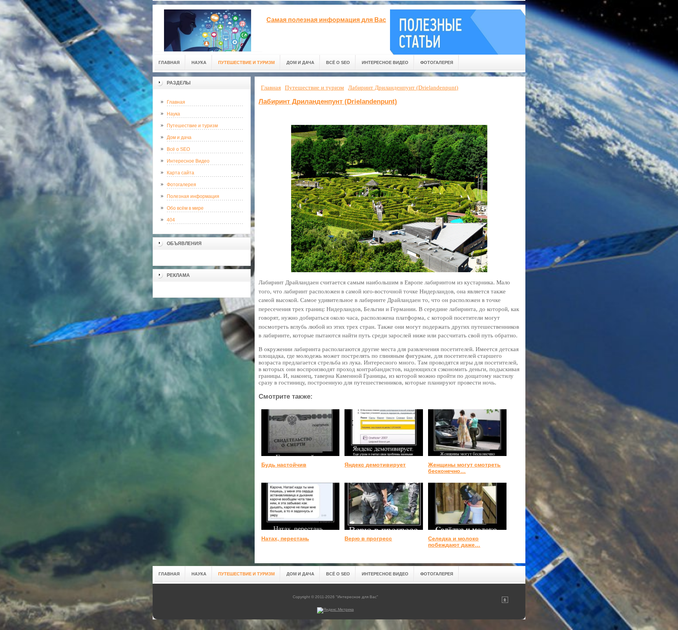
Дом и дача (179, 137)
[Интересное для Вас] (207, 28)
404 (171, 220)
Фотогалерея (181, 184)
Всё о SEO (178, 149)
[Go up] (505, 601)
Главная (176, 102)
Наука (173, 114)
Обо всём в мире (185, 208)
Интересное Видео (188, 161)
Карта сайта (180, 173)
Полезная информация (193, 196)
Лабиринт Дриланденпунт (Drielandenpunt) (328, 101)
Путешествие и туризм (192, 125)
